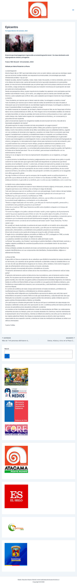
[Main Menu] (73, 10)
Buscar (7, 348)
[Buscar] (7, 356)
